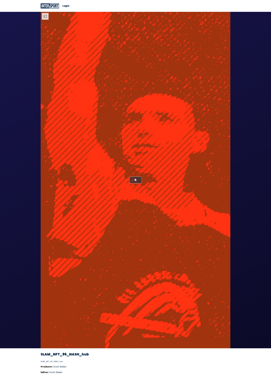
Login (65, 6)
